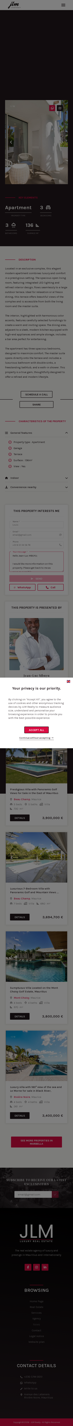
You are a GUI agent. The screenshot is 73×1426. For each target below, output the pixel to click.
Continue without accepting (34, 737)
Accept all (36, 730)
